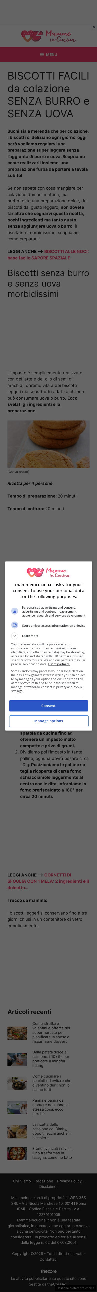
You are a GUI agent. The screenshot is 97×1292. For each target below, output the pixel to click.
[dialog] (48, 646)
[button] (48, 635)
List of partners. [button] (59, 664)
